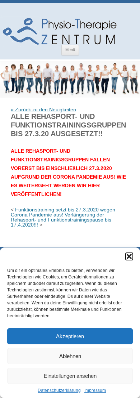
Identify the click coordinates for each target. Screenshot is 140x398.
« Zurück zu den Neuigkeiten (43, 109)
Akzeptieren (70, 336)
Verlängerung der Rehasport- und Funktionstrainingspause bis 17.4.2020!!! (61, 220)
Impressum (95, 390)
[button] (129, 256)
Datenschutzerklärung (59, 390)
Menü (70, 50)
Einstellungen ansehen (70, 376)
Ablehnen (70, 356)
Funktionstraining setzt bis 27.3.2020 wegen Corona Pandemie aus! (63, 212)
